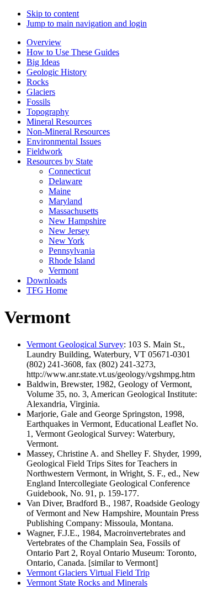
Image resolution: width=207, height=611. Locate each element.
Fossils (38, 101)
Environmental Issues (63, 141)
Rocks (37, 82)
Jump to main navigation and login (86, 23)
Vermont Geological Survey (75, 344)
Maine (60, 191)
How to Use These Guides (72, 52)
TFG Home (46, 290)
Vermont (63, 270)
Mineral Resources (59, 121)
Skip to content (52, 13)
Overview (43, 42)
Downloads (46, 280)
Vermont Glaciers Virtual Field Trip (88, 572)
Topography (47, 111)
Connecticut (70, 171)
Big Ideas (43, 62)
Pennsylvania (72, 250)
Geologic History (56, 72)
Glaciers (40, 92)
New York (66, 240)
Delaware (65, 181)
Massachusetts (73, 211)
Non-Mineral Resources (68, 131)
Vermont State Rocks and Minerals (86, 582)
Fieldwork (44, 151)
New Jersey (69, 230)
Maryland (65, 201)
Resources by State (59, 161)
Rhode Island (72, 260)
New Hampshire (77, 221)
